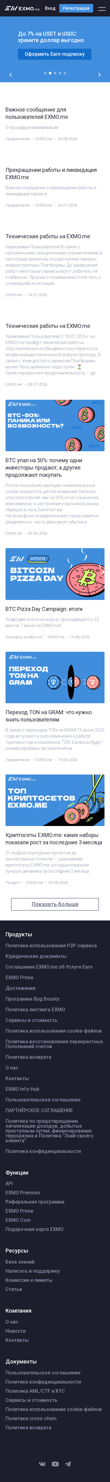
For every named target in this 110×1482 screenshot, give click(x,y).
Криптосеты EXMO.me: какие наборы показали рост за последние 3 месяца (54, 839)
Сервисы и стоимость (31, 1020)
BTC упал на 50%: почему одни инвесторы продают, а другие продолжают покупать (44, 467)
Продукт (13, 882)
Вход (50, 8)
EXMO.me (43, 138)
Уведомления (18, 138)
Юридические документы (36, 956)
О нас (12, 1067)
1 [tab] (45, 73)
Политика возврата (28, 1057)
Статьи (14, 1289)
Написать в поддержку (33, 1271)
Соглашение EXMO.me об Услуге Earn (49, 967)
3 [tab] (55, 73)
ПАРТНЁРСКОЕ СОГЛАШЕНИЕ (39, 1110)
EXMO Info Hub (22, 1089)
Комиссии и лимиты (29, 1280)
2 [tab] (50, 73)
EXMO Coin (18, 1220)
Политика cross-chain (31, 1418)
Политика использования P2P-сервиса (51, 945)
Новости (16, 1331)
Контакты (17, 1078)
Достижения (20, 988)
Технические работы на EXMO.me (48, 236)
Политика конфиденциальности (43, 1151)
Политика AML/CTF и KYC (35, 1391)
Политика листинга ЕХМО (35, 1009)
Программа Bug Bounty (32, 999)
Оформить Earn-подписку (55, 54)
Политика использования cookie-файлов (54, 1031)
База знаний (20, 1262)
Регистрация (76, 8)
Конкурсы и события (24, 637)
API (9, 1183)
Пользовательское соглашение (43, 1099)
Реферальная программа (35, 1202)
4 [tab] (60, 73)
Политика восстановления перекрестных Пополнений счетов (54, 1044)
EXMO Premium (23, 1192)
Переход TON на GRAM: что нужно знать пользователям (49, 716)
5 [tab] (65, 73)
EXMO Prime (19, 977)
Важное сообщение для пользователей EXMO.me (37, 113)
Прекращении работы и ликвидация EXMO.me (51, 173)
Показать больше (55, 904)
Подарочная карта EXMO (35, 1229)
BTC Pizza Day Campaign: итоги (44, 609)
